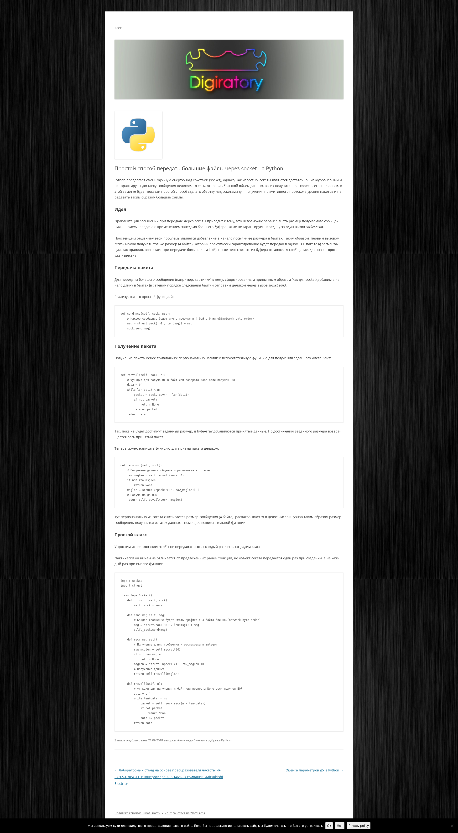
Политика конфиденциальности (137, 813)
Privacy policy (359, 826)
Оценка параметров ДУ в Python (315, 770)
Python (226, 740)
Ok (329, 826)
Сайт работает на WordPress (185, 813)
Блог (118, 28)
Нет (340, 826)
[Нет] (452, 825)
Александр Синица (191, 740)
